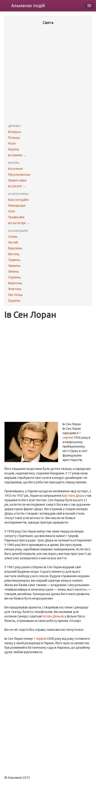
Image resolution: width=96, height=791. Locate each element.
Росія (11, 143)
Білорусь (14, 132)
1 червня (39, 638)
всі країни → (17, 155)
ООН (11, 211)
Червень (14, 265)
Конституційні (18, 200)
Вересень (15, 283)
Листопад (15, 295)
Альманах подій (28, 5)
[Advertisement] (48, 75)
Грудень (14, 300)
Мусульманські (19, 174)
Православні (17, 180)
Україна (13, 149)
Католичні (15, 168)
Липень (13, 271)
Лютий (13, 242)
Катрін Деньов (53, 616)
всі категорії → (19, 223)
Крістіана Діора (73, 495)
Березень (15, 248)
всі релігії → (17, 186)
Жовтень (15, 289)
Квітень (13, 254)
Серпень (14, 277)
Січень (13, 236)
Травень (14, 260)
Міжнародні (16, 205)
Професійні (16, 217)
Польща (14, 137)
